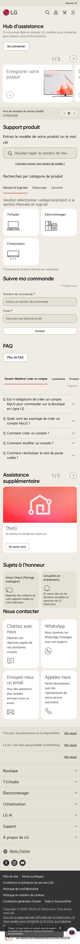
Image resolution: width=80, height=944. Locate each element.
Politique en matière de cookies (23, 895)
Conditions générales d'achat (22, 901)
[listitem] (32, 113)
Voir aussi (70, 733)
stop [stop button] (68, 114)
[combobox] (40, 153)
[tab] (16, 187)
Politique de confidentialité (20, 889)
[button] (47, 12)
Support (9, 826)
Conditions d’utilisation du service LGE (28, 882)
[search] (10, 153)
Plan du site (10, 876)
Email (13, 311)
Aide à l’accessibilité (58, 901)
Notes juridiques (32, 876)
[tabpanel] (40, 423)
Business (70, 3)
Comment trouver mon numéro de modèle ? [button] (40, 163)
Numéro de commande (25, 294)
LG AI (7, 815)
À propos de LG (16, 837)
